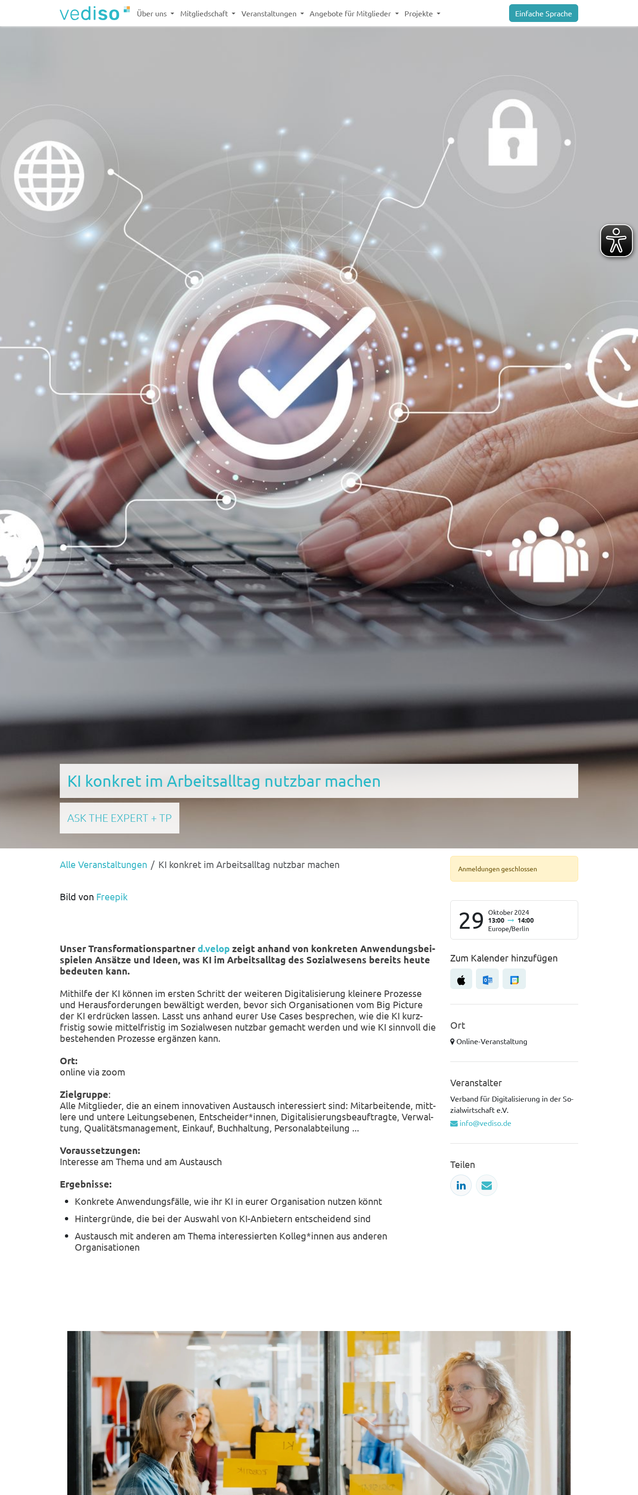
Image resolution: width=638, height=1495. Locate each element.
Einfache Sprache (543, 13)
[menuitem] (155, 13)
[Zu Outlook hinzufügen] (487, 978)
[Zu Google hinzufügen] (514, 978)
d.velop (214, 948)
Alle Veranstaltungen (103, 864)
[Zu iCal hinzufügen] (461, 978)
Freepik (112, 896)
